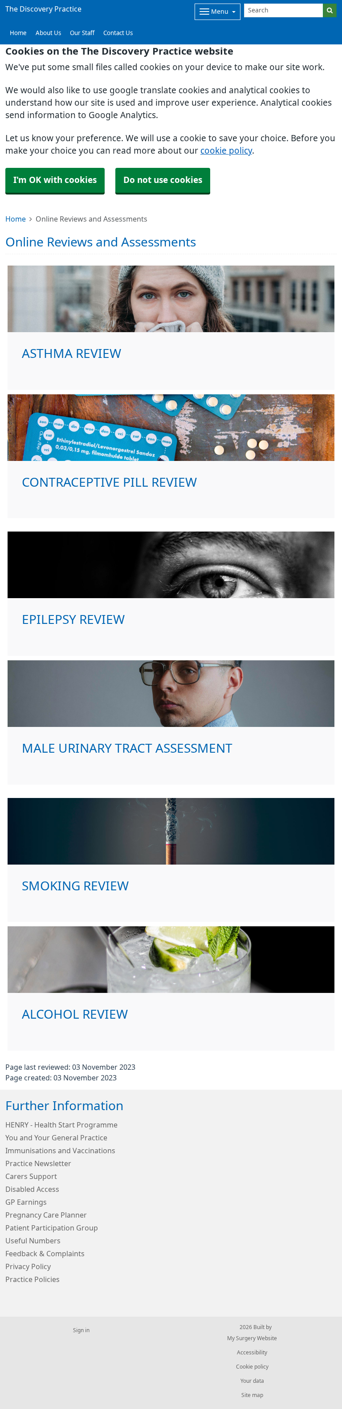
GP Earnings (26, 1202)
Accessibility (252, 1352)
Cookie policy (252, 1366)
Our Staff (82, 33)
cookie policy (226, 151)
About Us (48, 33)
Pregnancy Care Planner (46, 1214)
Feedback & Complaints (45, 1253)
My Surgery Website (252, 1338)
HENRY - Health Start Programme (61, 1124)
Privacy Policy (28, 1266)
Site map (252, 1395)
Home (15, 218)
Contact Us (118, 33)
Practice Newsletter (38, 1163)
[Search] (330, 10)
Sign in (81, 1330)
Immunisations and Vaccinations (60, 1150)
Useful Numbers (33, 1240)
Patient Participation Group (51, 1227)
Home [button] (18, 33)
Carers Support (31, 1176)
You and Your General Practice (56, 1137)
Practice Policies (32, 1279)
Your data (252, 1381)
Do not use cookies (162, 180)
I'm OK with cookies (55, 180)
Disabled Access (32, 1189)
